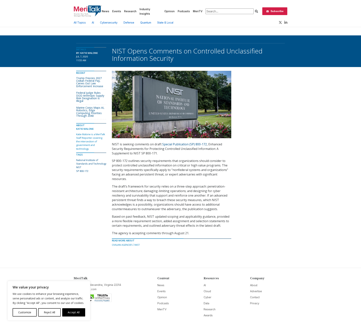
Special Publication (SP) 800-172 (184, 144)
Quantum (145, 22)
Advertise (256, 291)
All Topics (80, 22)
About (253, 285)
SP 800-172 (82, 171)
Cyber (207, 297)
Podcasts (184, 11)
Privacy (254, 303)
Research (130, 11)
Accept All (74, 312)
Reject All (49, 312)
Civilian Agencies (122, 244)
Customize (24, 312)
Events (116, 11)
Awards (208, 315)
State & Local (165, 22)
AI (93, 22)
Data (206, 303)
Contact (255, 297)
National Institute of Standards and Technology (91, 161)
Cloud (207, 291)
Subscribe (277, 11)
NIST (137, 244)
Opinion (169, 11)
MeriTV (197, 11)
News (105, 11)
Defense (129, 22)
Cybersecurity (109, 22)
